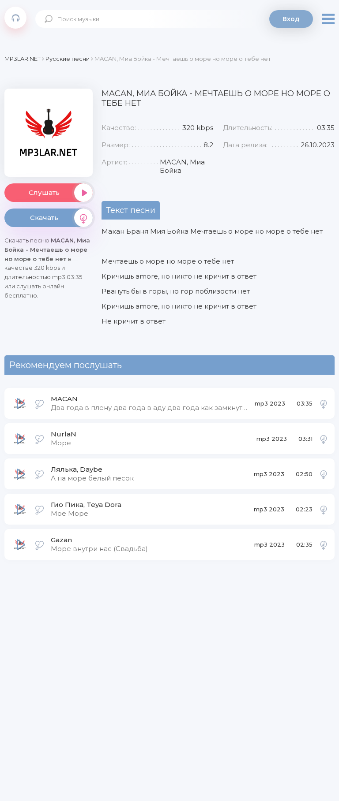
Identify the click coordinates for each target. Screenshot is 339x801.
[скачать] (323, 403)
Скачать (44, 217)
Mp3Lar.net (15, 18)
